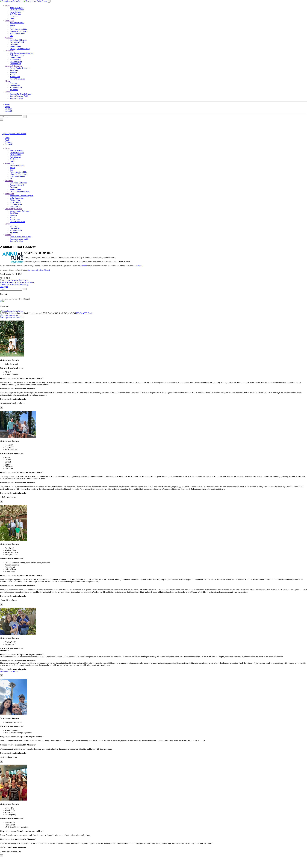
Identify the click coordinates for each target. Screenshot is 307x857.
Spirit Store (14, 70)
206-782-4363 (81, 313)
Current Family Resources (19, 68)
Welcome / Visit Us (17, 23)
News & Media (15, 12)
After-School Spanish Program (21, 53)
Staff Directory (15, 14)
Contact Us (9, 111)
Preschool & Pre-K (17, 42)
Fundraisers (23, 280)
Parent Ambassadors (17, 33)
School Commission (17, 79)
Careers (12, 18)
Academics (9, 38)
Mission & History (17, 10)
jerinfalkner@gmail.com (9, 671)
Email (90, 313)
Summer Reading (16, 98)
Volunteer (13, 72)
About (7, 5)
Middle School (15, 46)
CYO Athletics (15, 57)
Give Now (14, 83)
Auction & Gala (16, 87)
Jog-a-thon (14, 90)
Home (7, 104)
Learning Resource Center (20, 49)
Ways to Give (15, 85)
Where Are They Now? (18, 31)
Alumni (12, 75)
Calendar (8, 109)
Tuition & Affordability (18, 29)
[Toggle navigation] (1, 119)
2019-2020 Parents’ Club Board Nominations (17, 282)
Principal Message (16, 8)
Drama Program (16, 62)
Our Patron (14, 16)
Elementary (14, 44)
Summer (8, 92)
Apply (12, 27)
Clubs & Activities (17, 55)
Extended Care (15, 64)
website (139, 266)
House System (15, 59)
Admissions (9, 21)
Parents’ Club (15, 77)
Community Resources (13, 66)
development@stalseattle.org (39, 270)
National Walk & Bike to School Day (14, 284)
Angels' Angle (12, 280)
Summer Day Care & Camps (20, 94)
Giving (7, 81)
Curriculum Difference (18, 40)
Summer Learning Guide (19, 96)
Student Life (9, 51)
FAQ (11, 36)
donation (83, 266)
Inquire (12, 25)
